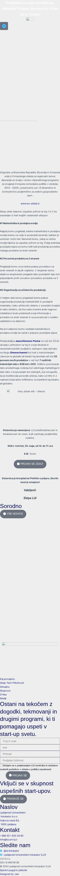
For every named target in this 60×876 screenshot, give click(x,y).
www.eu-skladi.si (30, 203)
